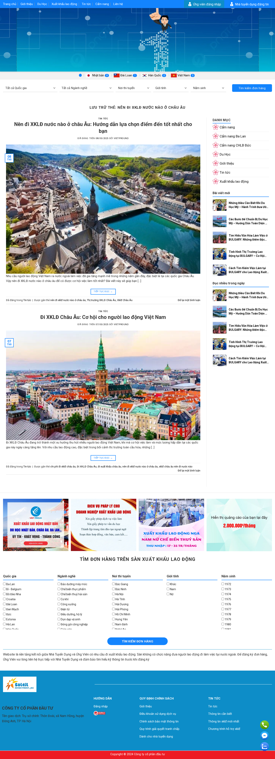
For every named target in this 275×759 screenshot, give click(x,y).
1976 (227, 604)
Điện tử (65, 609)
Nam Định (121, 624)
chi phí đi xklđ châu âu (63, 466)
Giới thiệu (27, 4)
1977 (227, 609)
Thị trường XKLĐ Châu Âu (101, 300)
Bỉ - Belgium (13, 589)
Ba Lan (10, 584)
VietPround (121, 138)
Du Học (42, 4)
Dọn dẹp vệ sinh (70, 619)
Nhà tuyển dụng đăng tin (251, 4)
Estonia (11, 619)
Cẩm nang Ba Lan (233, 136)
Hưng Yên (121, 619)
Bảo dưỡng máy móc (73, 584)
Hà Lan (10, 624)
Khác (172, 584)
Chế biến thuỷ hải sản (73, 594)
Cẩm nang (102, 4)
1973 (227, 589)
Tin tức (86, 4)
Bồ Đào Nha (13, 594)
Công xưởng (68, 604)
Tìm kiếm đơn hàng (252, 88)
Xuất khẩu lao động (64, 4)
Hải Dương (121, 604)
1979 (227, 619)
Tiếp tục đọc (103, 291)
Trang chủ (9, 4)
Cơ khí (64, 599)
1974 (227, 594)
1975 (227, 599)
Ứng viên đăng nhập (206, 4)
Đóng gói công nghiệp (74, 624)
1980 (227, 624)
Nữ (171, 594)
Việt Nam (185, 75)
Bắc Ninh (120, 589)
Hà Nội (119, 594)
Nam (172, 589)
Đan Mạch (12, 609)
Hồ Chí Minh (122, 614)
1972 (227, 584)
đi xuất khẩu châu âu (109, 466)
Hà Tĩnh (120, 599)
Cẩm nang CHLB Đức (235, 145)
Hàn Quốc (156, 75)
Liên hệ (118, 4)
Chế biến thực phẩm (73, 589)
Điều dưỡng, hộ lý (71, 614)
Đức (8, 614)
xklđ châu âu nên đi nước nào (175, 466)
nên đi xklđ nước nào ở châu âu (68, 300)
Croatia (11, 599)
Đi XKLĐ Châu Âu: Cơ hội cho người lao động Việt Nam (103, 317)
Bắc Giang (121, 584)
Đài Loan (127, 75)
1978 (227, 614)
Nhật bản (99, 75)
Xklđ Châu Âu (124, 300)
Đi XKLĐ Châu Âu (87, 466)
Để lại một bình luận (189, 300)
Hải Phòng (121, 609)
